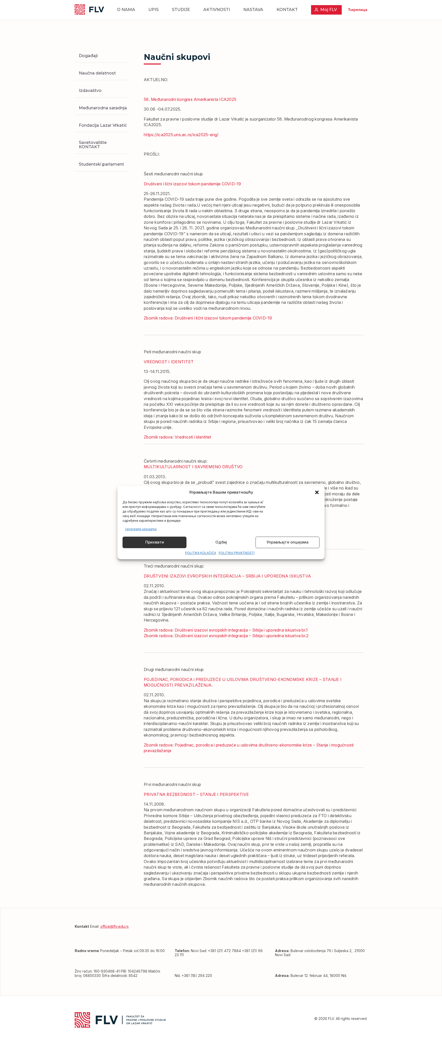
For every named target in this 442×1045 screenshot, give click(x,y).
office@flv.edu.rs (114, 926)
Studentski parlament (101, 164)
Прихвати (154, 542)
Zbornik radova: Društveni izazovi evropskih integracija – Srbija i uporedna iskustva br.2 (226, 635)
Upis (153, 9)
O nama (126, 9)
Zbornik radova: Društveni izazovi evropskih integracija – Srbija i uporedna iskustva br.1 (226, 630)
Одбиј (221, 542)
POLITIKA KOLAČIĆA (200, 553)
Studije (181, 9)
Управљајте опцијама (287, 542)
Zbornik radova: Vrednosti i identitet (177, 437)
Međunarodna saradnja (103, 107)
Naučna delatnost (97, 73)
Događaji (88, 55)
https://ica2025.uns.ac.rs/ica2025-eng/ (181, 134)
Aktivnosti (216, 9)
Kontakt (287, 9)
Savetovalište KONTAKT (93, 144)
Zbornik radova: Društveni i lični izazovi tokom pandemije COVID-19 (208, 318)
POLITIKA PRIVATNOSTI (237, 553)
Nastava (253, 9)
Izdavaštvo (90, 90)
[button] (316, 492)
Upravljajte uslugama (141, 529)
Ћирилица (357, 9)
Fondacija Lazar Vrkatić (103, 125)
